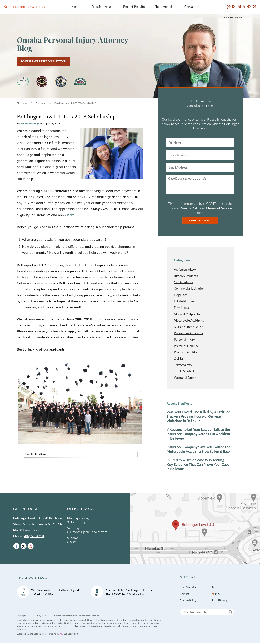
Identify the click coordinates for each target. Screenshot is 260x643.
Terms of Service (219, 208)
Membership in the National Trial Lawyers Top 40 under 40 (61, 81)
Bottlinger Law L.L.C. (24, 6)
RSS (217, 593)
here (70, 215)
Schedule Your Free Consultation (43, 61)
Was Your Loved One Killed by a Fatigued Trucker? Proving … (55, 591)
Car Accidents (183, 282)
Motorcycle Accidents (189, 320)
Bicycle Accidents (186, 276)
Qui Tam (179, 358)
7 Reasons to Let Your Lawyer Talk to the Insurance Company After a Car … (129, 591)
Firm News (41, 103)
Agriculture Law (185, 269)
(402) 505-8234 (241, 6)
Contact (184, 593)
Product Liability (185, 352)
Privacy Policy (190, 208)
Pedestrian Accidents (188, 333)
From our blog (32, 577)
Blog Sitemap (219, 600)
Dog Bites (180, 295)
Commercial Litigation (189, 288)
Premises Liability (186, 346)
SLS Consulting (71, 633)
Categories (182, 260)
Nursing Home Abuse (188, 327)
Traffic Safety (183, 365)
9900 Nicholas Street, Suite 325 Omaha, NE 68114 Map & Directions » (37, 524)
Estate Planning (184, 301)
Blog (214, 587)
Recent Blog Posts (179, 403)
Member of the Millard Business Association (80, 81)
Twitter (23, 546)
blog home (22, 103)
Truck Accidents (185, 371)
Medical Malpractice (188, 314)
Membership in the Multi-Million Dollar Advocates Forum (41, 81)
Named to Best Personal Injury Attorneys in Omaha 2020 (23, 81)
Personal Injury (184, 339)
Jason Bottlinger (30, 123)
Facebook (16, 546)
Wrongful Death (185, 378)
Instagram (30, 546)
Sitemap (188, 577)
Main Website (188, 587)
